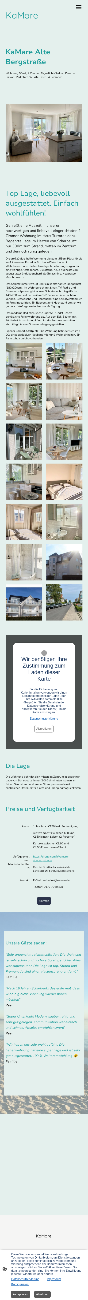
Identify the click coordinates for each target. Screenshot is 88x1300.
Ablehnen (42, 1294)
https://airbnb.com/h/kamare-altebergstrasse (51, 858)
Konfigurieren (20, 1284)
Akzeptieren (44, 728)
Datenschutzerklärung (44, 718)
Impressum (54, 1279)
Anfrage (44, 901)
